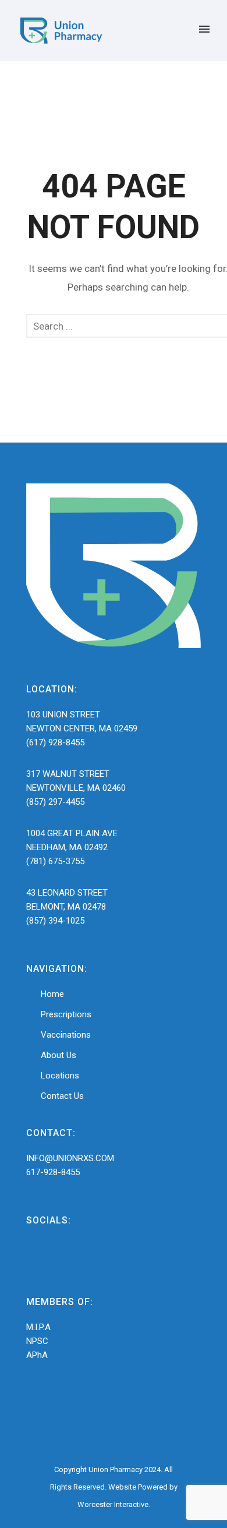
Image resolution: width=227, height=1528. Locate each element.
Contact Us (62, 1096)
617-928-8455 (53, 1172)
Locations (60, 1075)
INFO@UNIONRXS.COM (70, 1158)
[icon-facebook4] (37, 1255)
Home (52, 994)
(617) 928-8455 (55, 742)
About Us (58, 1055)
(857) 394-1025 (55, 920)
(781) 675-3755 (55, 861)
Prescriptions (66, 1014)
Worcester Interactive (112, 1504)
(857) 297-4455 (55, 802)
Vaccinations (66, 1035)
